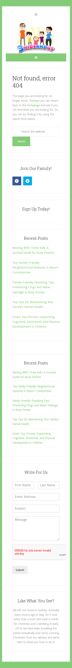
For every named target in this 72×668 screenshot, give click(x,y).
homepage (33, 105)
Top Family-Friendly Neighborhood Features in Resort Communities (35, 267)
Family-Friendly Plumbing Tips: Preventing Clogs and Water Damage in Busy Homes (33, 287)
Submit (20, 570)
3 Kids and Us (36, 38)
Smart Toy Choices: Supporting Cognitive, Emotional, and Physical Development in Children (36, 322)
